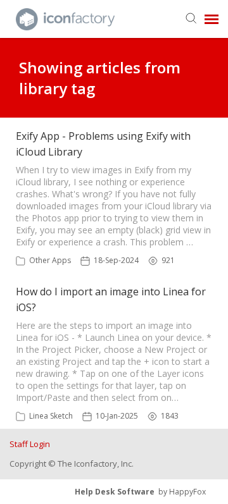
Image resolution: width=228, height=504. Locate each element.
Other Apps (50, 260)
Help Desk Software (115, 491)
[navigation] (211, 19)
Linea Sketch (51, 415)
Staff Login (30, 444)
